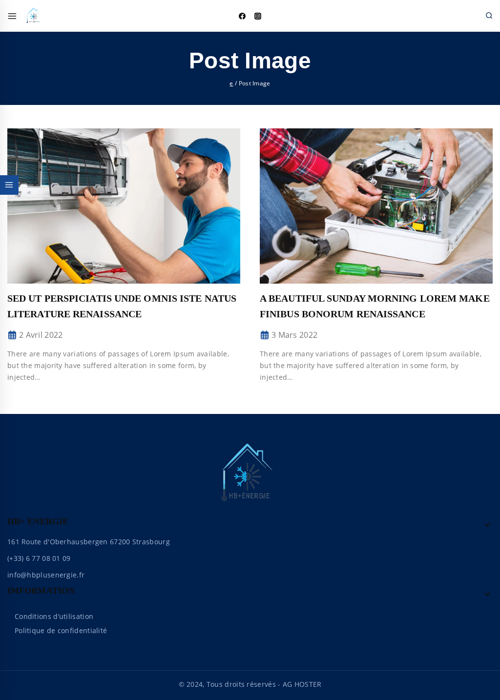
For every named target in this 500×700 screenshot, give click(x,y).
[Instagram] (258, 16)
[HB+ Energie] (34, 16)
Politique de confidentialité (61, 630)
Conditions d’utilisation (54, 616)
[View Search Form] (489, 16)
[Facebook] (242, 16)
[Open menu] (12, 16)
